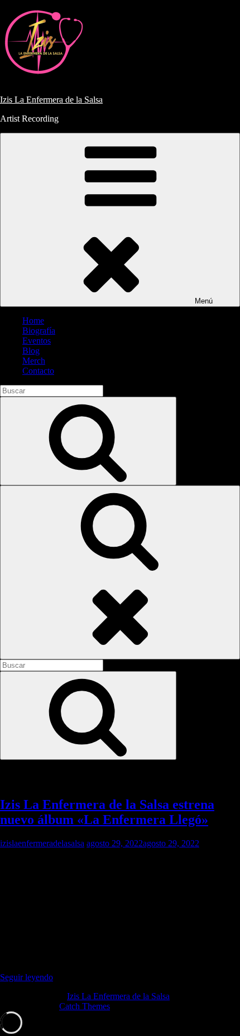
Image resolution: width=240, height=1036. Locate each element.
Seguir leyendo (110, 977)
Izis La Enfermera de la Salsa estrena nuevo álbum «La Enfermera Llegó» (107, 812)
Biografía (38, 330)
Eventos (36, 340)
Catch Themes (84, 1006)
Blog (31, 350)
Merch (33, 360)
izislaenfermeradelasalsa (42, 843)
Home (33, 320)
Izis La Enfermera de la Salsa (51, 99)
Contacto (38, 370)
